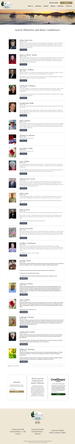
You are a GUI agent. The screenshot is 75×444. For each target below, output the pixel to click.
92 (59, 365)
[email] (36, 422)
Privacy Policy (31, 442)
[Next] (64, 366)
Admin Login (44, 442)
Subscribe (58, 394)
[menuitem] (31, 6)
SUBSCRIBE (16, 391)
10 (54, 365)
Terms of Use (38, 442)
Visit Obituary (23, 49)
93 (61, 365)
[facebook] (39, 422)
